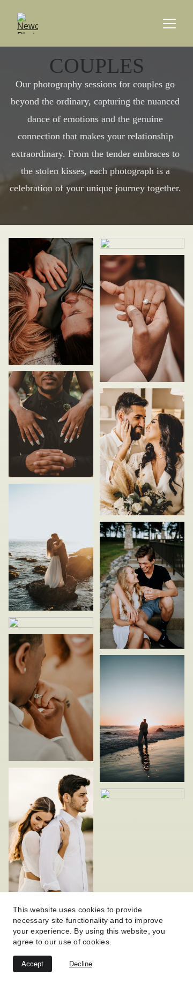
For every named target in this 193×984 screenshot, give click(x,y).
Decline (80, 964)
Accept (32, 964)
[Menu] (169, 23)
